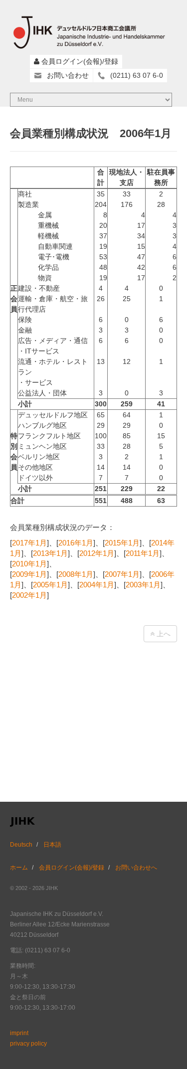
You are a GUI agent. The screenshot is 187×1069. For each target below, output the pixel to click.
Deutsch (21, 844)
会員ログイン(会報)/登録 (79, 61)
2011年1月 (143, 553)
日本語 (52, 844)
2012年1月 (96, 553)
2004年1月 (96, 584)
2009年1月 (29, 574)
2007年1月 (122, 574)
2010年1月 (29, 563)
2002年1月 (29, 595)
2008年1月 (75, 574)
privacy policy (28, 1043)
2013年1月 (50, 553)
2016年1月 (75, 542)
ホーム (19, 867)
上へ (163, 634)
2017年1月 (29, 542)
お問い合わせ (68, 75)
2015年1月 (122, 542)
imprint (19, 1033)
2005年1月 (50, 584)
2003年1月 (143, 584)
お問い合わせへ (136, 867)
